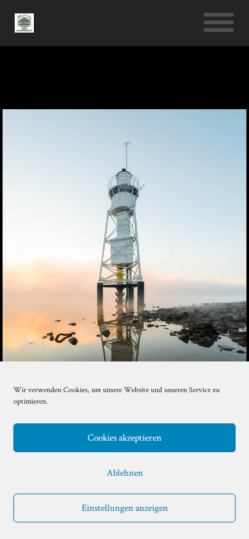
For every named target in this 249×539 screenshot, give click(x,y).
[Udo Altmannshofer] (24, 23)
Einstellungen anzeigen (125, 508)
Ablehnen (125, 473)
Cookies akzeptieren (124, 438)
